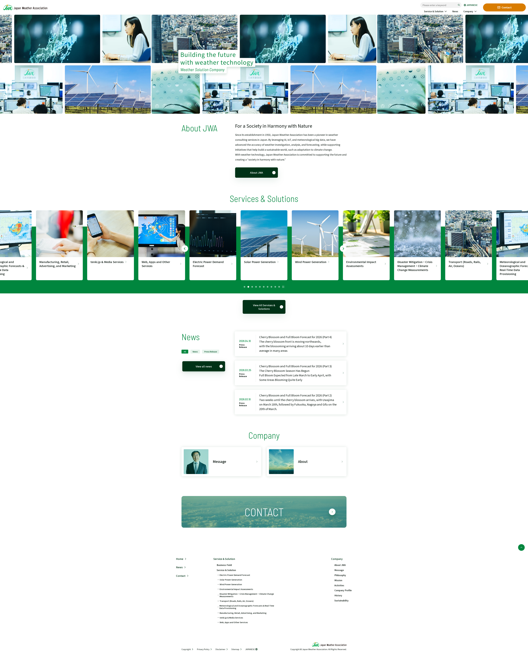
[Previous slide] (185, 248)
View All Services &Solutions (264, 306)
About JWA (256, 172)
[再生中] (283, 287)
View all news (204, 366)
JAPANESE (472, 5)
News (195, 351)
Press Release (210, 351)
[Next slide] (343, 248)
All (185, 351)
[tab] (244, 287)
